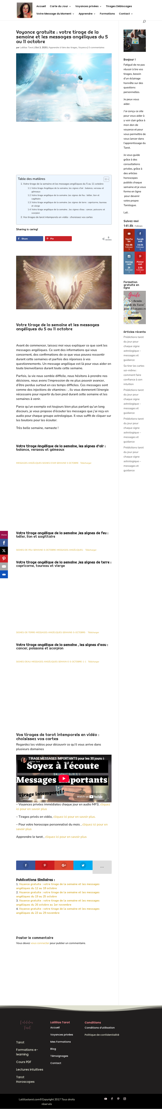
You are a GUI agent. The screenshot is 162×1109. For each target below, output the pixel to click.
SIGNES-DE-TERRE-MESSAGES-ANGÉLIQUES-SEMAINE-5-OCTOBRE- (51, 632)
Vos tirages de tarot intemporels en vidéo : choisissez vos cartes (58, 217)
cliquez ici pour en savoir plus (66, 837)
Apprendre (86, 14)
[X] (4, 551)
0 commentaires (96, 47)
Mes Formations (60, 1042)
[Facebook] (4, 543)
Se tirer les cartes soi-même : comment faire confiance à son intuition (134, 375)
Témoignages (59, 1056)
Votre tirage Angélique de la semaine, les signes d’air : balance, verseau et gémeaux (67, 190)
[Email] (4, 566)
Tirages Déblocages (119, 6)
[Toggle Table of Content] (104, 179)
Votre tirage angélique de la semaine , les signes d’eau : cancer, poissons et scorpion (68, 211)
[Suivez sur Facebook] (112, 1098)
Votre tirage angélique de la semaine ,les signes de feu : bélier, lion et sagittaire (65, 197)
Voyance (82, 47)
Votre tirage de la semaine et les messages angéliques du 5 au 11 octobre (63, 183)
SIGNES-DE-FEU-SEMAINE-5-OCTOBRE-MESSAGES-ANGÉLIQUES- (50, 549)
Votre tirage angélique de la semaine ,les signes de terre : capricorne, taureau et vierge (69, 204)
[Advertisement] (64, 151)
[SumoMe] (4, 574)
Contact (124, 14)
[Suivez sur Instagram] (124, 1098)
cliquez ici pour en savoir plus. (74, 817)
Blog (53, 1049)
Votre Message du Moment (53, 14)
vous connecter (40, 943)
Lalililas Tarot (26, 47)
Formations (107, 14)
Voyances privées (87, 6)
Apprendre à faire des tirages (63, 47)
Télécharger (85, 462)
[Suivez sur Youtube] (105, 1098)
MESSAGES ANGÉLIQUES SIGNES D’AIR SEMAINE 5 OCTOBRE (47, 462)
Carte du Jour (59, 6)
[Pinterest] (4, 558)
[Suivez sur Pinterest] (118, 1098)
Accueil (41, 6)
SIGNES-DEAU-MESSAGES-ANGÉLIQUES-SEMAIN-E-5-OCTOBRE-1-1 (51, 661)
